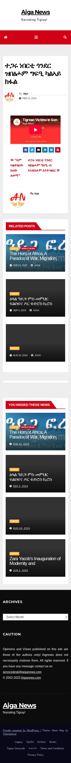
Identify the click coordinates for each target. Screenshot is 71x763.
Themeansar (9, 733)
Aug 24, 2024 (21, 528)
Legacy (19, 742)
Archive (41, 742)
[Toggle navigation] (36, 37)
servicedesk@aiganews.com (22, 672)
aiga (25, 93)
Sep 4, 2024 (20, 486)
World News (28, 248)
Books (52, 742)
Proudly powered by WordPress (21, 730)
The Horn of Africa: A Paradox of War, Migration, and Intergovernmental (33, 258)
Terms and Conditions (52, 748)
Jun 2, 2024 (20, 570)
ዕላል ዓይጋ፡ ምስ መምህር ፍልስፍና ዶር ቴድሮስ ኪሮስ (31, 301)
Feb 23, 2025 (21, 444)
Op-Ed (30, 742)
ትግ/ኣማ (33, 748)
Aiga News (35, 12)
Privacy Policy (36, 754)
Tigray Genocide (16, 748)
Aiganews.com (31, 677)
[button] (65, 37)
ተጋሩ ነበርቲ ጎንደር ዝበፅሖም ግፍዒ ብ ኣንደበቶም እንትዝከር (42, 165)
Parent (14, 248)
